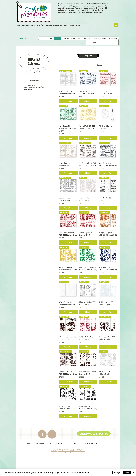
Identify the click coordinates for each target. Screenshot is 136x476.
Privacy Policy (84, 473)
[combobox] (106, 65)
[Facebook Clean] (42, 434)
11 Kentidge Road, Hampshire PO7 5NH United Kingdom (68, 451)
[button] (116, 24)
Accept (127, 473)
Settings (117, 473)
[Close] (133, 472)
